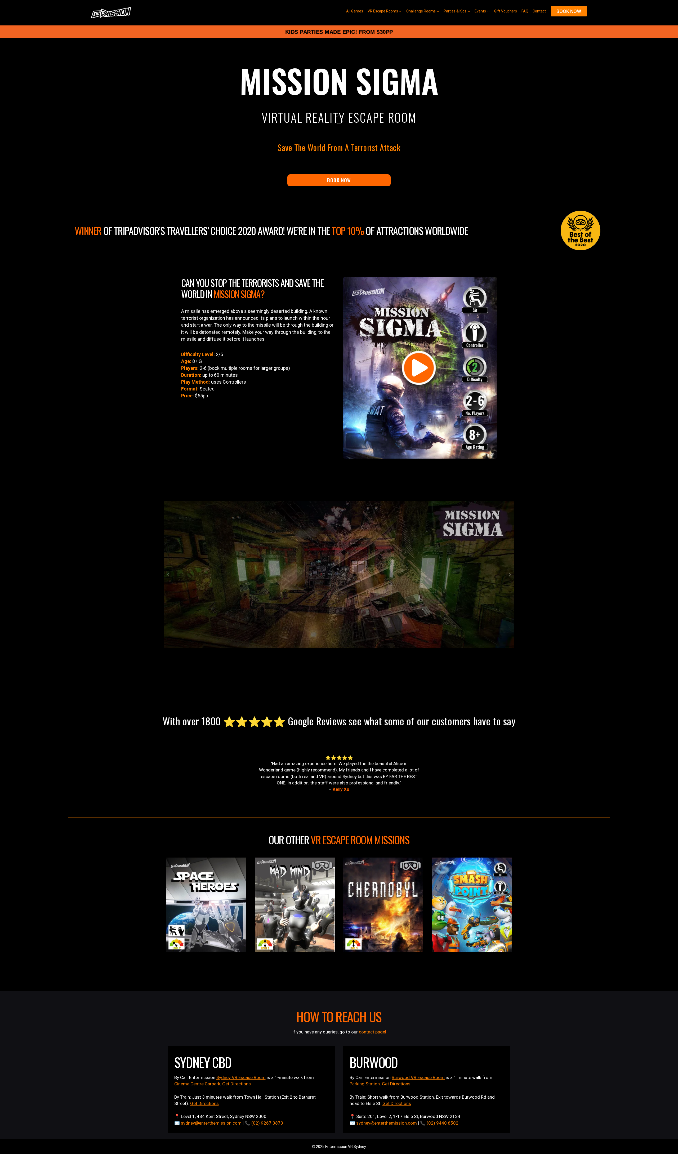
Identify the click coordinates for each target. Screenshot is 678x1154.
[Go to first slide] (509, 574)
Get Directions (236, 1083)
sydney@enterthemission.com (211, 1123)
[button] (420, 367)
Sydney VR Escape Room (241, 1077)
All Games (354, 11)
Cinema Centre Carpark (197, 1083)
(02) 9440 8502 (442, 1123)
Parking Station (365, 1083)
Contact (539, 11)
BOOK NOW (568, 11)
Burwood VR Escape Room (418, 1077)
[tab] (330, 695)
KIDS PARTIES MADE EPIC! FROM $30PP (339, 32)
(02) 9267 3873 (267, 1123)
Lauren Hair (341, 789)
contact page (372, 1032)
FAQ (524, 11)
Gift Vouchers (505, 11)
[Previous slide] (168, 574)
